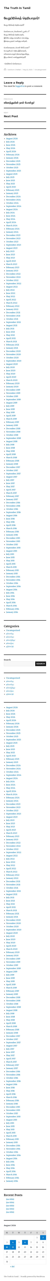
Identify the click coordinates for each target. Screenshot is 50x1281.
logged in (19, 86)
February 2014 (12, 609)
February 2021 (12, 345)
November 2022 (13, 277)
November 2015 (13, 541)
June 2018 (10, 448)
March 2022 (11, 303)
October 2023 (12, 241)
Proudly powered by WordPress (33, 1277)
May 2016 (10, 522)
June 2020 (10, 370)
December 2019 (13, 390)
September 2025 (13, 171)
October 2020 (12, 357)
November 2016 (13, 506)
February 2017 (12, 496)
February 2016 (12, 531)
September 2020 (13, 361)
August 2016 (11, 515)
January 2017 (12, 499)
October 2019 (12, 396)
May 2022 (10, 296)
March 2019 (11, 419)
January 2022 (12, 309)
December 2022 (13, 274)
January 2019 (12, 425)
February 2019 (12, 422)
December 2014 (13, 577)
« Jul (12, 1266)
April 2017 (10, 490)
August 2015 (11, 551)
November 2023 (13, 238)
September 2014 (13, 586)
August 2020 (12, 364)
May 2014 (10, 599)
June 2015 (10, 557)
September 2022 (13, 283)
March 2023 (11, 264)
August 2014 (11, 589)
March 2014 (11, 606)
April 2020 (11, 377)
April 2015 (10, 564)
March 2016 (11, 528)
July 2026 (10, 142)
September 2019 (13, 399)
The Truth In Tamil (17, 8)
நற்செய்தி (10, 646)
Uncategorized (40, 70)
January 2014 (12, 612)
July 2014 (10, 593)
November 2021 (13, 316)
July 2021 (10, 328)
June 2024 (10, 216)
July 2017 (10, 480)
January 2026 (12, 158)
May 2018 (10, 451)
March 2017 (11, 493)
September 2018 (13, 438)
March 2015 (11, 567)
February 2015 (12, 570)
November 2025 (13, 164)
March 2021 (11, 341)
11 (13, 1247)
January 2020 (12, 386)
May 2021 (10, 335)
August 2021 (11, 325)
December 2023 (13, 235)
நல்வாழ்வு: (10, 643)
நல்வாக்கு (10, 633)
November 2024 (13, 200)
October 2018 (12, 435)
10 (7, 1247)
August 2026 (12, 138)
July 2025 (10, 177)
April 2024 (11, 222)
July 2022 (10, 290)
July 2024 (10, 212)
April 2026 (11, 151)
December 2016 (13, 502)
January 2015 (12, 573)
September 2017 (13, 473)
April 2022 (11, 299)
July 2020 (10, 367)
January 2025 (12, 193)
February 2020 (13, 383)
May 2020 (10, 374)
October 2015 (12, 544)
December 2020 (13, 351)
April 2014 (11, 602)
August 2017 (11, 477)
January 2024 (12, 232)
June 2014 (10, 596)
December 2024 (13, 196)
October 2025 (12, 167)
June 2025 (10, 180)
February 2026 (12, 154)
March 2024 (11, 225)
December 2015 (13, 538)
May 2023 (10, 258)
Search (7, 660)
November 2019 (13, 393)
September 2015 (13, 548)
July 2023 (10, 251)
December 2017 (13, 467)
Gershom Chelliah (14, 70)
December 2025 (13, 161)
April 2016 (11, 525)
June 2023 (10, 254)
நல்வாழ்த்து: (10, 640)
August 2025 (11, 174)
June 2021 (10, 332)
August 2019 (11, 403)
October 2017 (12, 470)
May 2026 (10, 148)
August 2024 (12, 209)
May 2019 (10, 412)
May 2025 (10, 183)
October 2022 (12, 280)
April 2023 (11, 261)
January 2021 (12, 348)
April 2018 (11, 454)
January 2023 (12, 270)
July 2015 (10, 554)
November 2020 (13, 354)
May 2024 (10, 219)
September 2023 (13, 245)
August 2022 (12, 287)
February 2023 (12, 267)
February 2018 (12, 461)
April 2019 (11, 415)
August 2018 (11, 441)
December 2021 (13, 312)
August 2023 (11, 248)
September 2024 (13, 206)
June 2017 (10, 483)
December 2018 (13, 428)
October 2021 (12, 319)
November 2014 (13, 580)
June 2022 (10, 293)
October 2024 (12, 203)
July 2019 (10, 406)
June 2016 (10, 519)
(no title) (10, 1199)
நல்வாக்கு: (10, 637)
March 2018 (11, 457)
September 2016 (13, 512)
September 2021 (13, 322)
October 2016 (12, 509)
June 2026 (10, 145)
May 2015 (10, 560)
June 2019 (10, 409)
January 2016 (12, 535)
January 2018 (12, 464)
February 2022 (12, 306)
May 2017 (10, 486)
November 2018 (13, 432)
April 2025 (11, 187)
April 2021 (11, 338)
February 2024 (12, 229)
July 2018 (10, 444)
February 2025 (12, 190)
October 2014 (12, 583)
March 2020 (11, 380)
